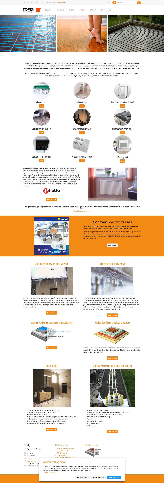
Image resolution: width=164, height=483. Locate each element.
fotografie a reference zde (82, 211)
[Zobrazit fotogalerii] (97, 452)
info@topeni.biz (61, 2)
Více (41, 106)
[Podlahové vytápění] (82, 90)
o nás (109, 10)
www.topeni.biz (31, 461)
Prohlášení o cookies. (49, 472)
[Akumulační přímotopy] (122, 90)
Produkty (48, 10)
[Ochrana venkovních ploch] (41, 117)
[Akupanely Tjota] (41, 144)
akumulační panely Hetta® (66, 449)
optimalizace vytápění (64, 451)
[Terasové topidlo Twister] (82, 117)
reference (61, 10)
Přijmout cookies (114, 477)
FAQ (101, 10)
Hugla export (61, 455)
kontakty (92, 10)
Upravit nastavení (82, 477)
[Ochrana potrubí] (41, 90)
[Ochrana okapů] (122, 117)
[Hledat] (139, 2)
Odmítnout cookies (98, 477)
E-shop (71, 10)
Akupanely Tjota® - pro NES (66, 457)
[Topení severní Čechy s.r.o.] (32, 10)
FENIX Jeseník (62, 453)
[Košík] (114, 2)
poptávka (82, 10)
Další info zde (51, 199)
